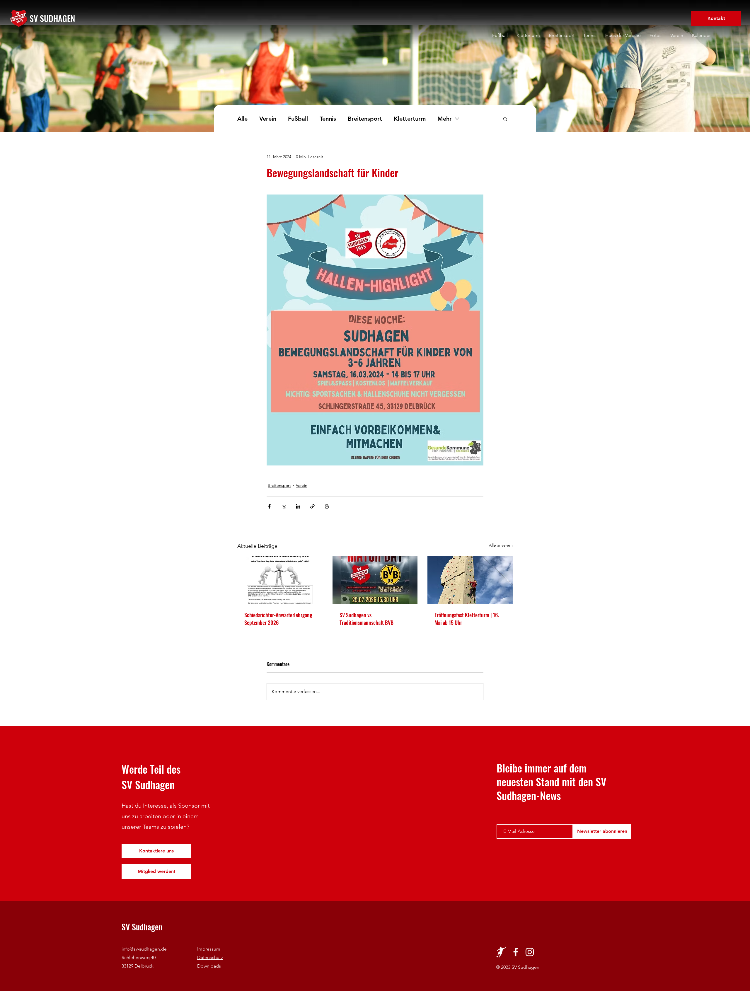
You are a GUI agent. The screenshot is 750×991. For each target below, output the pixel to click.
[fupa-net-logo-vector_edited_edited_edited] (501, 952)
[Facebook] (515, 952)
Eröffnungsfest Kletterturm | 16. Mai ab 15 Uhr (466, 618)
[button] (505, 118)
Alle (242, 118)
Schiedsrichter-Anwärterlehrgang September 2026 (278, 618)
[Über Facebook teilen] (269, 506)
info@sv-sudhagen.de (144, 949)
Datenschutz (210, 957)
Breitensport (365, 118)
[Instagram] (529, 952)
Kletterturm (410, 118)
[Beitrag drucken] (327, 506)
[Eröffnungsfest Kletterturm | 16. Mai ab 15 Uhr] (470, 580)
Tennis (328, 118)
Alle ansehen (501, 545)
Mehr (444, 118)
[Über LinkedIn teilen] (298, 506)
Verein (267, 118)
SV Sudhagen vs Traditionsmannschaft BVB (366, 618)
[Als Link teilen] (312, 506)
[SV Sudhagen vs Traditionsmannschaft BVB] (375, 580)
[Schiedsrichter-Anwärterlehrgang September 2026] (280, 580)
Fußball (298, 118)
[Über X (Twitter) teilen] (284, 506)
